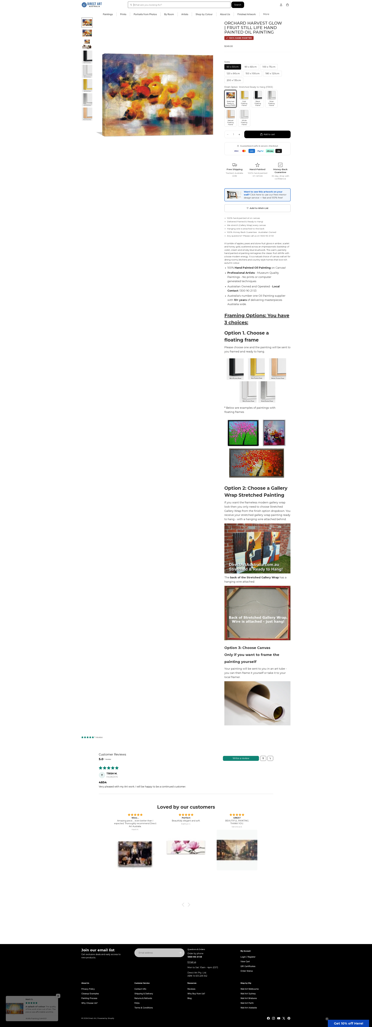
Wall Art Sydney (248, 993)
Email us (191, 962)
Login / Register (247, 956)
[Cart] (287, 5)
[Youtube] (278, 1018)
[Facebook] (268, 1018)
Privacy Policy (88, 988)
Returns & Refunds (143, 998)
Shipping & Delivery (143, 993)
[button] (87, 737)
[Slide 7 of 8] (87, 99)
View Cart (245, 961)
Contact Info (140, 988)
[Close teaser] (327, 1018)
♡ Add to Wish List (258, 208)
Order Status (246, 970)
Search (237, 4)
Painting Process (89, 998)
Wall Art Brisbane (248, 998)
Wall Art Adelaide (248, 1007)
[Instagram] (273, 1018)
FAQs (137, 1003)
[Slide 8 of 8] (87, 114)
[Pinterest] (289, 1018)
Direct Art (92, 1018)
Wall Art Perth (247, 1003)
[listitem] (266, 14)
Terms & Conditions (143, 1007)
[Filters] (263, 758)
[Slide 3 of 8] (87, 44)
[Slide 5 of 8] (87, 71)
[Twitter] (284, 1018)
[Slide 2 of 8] (87, 33)
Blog (189, 998)
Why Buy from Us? (196, 993)
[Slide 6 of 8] (87, 85)
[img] (135, 815)
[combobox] (179, 5)
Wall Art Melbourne (249, 988)
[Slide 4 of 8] (87, 57)
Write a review (241, 758)
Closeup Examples (90, 993)
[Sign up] (180, 953)
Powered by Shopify (105, 1018)
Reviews (191, 988)
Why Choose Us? (89, 1003)
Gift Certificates (247, 966)
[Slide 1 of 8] (87, 22)
